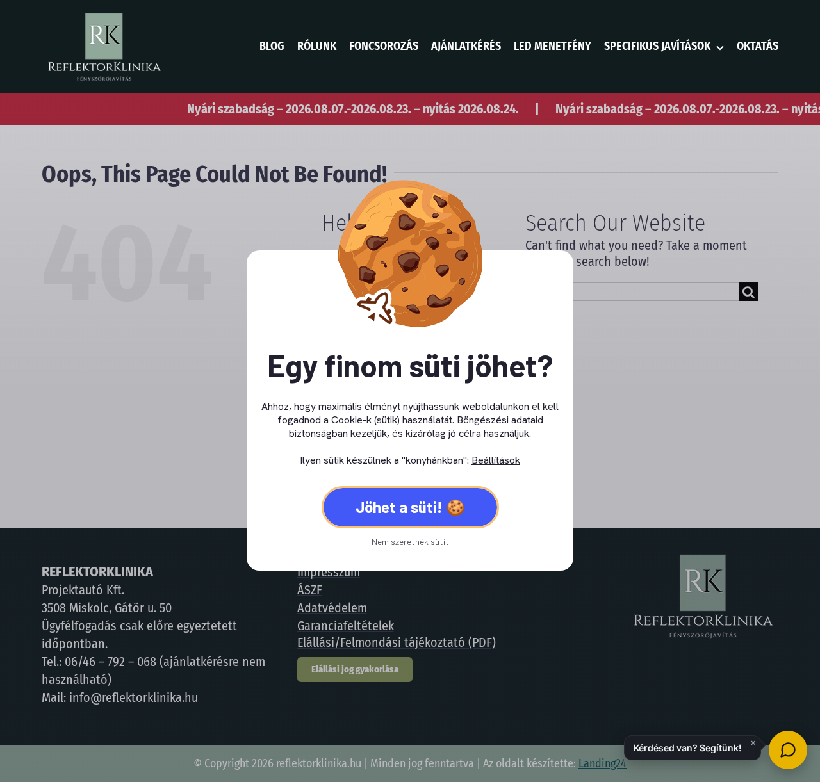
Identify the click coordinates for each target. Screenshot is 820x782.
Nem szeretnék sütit (410, 541)
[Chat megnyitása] (788, 750)
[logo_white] (103, 16)
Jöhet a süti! (399, 507)
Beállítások (496, 460)
